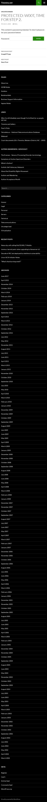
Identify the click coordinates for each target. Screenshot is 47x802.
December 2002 (7, 722)
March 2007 (5, 539)
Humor (3, 202)
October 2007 (6, 511)
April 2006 (5, 584)
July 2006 (4, 572)
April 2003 (5, 705)
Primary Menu (44, 2)
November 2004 (7, 653)
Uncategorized (7, 11)
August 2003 (5, 689)
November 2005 (7, 604)
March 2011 (5, 365)
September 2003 (7, 685)
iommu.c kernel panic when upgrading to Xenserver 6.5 (20, 249)
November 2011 (7, 345)
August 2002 (5, 738)
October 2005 (6, 608)
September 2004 (7, 661)
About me (4, 83)
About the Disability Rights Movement (14, 171)
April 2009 (5, 442)
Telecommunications (8, 222)
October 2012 (6, 329)
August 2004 (5, 665)
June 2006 (4, 576)
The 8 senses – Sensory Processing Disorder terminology (21, 155)
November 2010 (7, 373)
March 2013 (5, 321)
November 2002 (7, 726)
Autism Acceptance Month (10, 179)
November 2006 (7, 556)
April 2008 (5, 487)
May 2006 (4, 580)
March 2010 (5, 398)
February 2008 (6, 495)
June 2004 (4, 669)
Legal (3, 206)
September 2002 (7, 734)
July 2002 (4, 742)
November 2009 (7, 414)
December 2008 (7, 454)
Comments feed (6, 785)
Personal (4, 210)
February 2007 (6, 543)
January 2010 (6, 406)
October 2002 (6, 730)
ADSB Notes (5, 87)
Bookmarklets (6, 95)
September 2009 (7, 422)
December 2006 (7, 552)
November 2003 (7, 677)
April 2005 (5, 633)
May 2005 (4, 628)
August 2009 (5, 426)
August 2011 (5, 349)
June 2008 (4, 479)
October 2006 (6, 560)
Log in (3, 777)
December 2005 (7, 600)
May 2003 (4, 701)
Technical (4, 218)
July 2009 (4, 430)
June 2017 (4, 276)
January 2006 (6, 596)
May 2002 (4, 750)
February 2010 (6, 402)
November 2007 (7, 507)
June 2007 (4, 527)
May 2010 (4, 390)
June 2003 (4, 697)
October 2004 (6, 657)
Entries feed (5, 781)
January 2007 (6, 547)
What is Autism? (7, 163)
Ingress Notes (6, 103)
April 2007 (5, 535)
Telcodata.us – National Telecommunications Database (20, 132)
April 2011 (5, 361)
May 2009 (4, 438)
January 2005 (6, 645)
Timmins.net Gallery (8, 124)
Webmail (4, 136)
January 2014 (6, 300)
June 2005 (4, 624)
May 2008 (4, 483)
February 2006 (6, 592)
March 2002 (5, 758)
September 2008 (7, 466)
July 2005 (4, 620)
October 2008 (6, 462)
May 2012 (4, 341)
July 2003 (4, 693)
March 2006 (5, 588)
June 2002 (4, 746)
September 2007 (7, 515)
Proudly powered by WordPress (10, 799)
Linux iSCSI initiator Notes (10, 257)
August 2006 (5, 568)
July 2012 (4, 337)
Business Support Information (11, 99)
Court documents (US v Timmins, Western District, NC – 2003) (23, 140)
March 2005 (5, 637)
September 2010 (7, 381)
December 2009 (7, 410)
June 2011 (4, 357)
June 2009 (4, 434)
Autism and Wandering (9, 175)
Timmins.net (7, 2)
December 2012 (7, 325)
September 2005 (7, 612)
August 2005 (5, 616)
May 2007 (4, 531)
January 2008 (6, 499)
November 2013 (7, 309)
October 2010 (6, 377)
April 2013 (5, 317)
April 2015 (5, 280)
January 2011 (6, 369)
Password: (5, 39)
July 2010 (4, 385)
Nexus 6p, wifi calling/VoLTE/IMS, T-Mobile (16, 245)
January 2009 (6, 450)
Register (4, 773)
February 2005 (6, 641)
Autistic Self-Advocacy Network (12, 167)
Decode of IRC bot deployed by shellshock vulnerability (20, 253)
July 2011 (4, 353)
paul (15, 24)
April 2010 (5, 394)
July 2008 (4, 475)
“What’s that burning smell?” (11, 261)
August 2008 (5, 471)
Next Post (5, 61)
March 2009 (5, 446)
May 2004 (4, 673)
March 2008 (5, 491)
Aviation (4, 91)
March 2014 (5, 292)
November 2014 (7, 284)
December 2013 (7, 305)
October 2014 (6, 288)
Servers (3, 214)
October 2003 (6, 681)
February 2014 (6, 296)
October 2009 (6, 418)
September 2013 (7, 313)
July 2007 (4, 523)
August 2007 (5, 519)
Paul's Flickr (5, 128)
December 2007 (7, 503)
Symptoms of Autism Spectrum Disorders (15, 159)
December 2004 (7, 649)
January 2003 (6, 718)
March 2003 (5, 709)
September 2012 (7, 333)
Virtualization (6, 230)
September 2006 (7, 564)
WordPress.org (6, 789)
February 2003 (6, 713)
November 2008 (7, 458)
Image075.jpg (6, 53)
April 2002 (5, 754)
